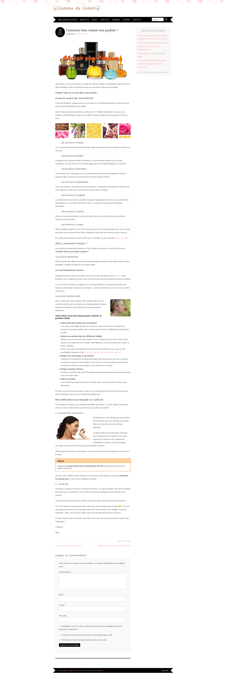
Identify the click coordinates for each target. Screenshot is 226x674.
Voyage (126, 20)
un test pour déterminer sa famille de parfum (102, 352)
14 (60, 30)
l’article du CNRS (122, 238)
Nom (61, 595)
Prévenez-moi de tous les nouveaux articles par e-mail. (84, 640)
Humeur (116, 20)
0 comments (125, 541)
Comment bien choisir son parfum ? (92, 30)
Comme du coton (73, 670)
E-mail (62, 605)
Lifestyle (104, 20)
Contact (137, 20)
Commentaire (65, 572)
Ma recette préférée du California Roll (113, 545)
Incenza (118, 276)
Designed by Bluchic (165, 670)
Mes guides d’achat (68, 20)
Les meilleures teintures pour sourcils (153, 43)
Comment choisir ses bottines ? (69, 545)
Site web (62, 616)
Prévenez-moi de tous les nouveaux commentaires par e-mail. (87, 635)
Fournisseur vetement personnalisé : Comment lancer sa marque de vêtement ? (152, 63)
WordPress (98, 670)
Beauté (84, 20)
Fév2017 (60, 33)
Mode (94, 20)
